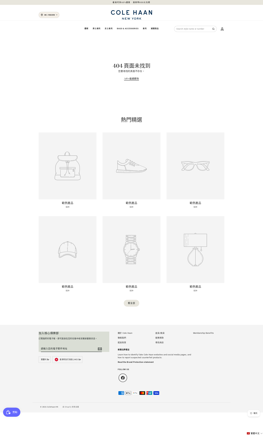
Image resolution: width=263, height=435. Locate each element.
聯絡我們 (122, 338)
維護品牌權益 (124, 350)
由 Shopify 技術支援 (71, 407)
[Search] (213, 29)
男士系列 (97, 29)
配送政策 (122, 342)
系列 (145, 29)
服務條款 (159, 338)
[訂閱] (99, 349)
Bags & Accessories (127, 29)
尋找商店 (159, 342)
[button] (255, 433)
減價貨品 (155, 29)
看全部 (131, 303)
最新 (86, 29)
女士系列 (109, 29)
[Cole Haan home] (131, 15)
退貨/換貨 (160, 333)
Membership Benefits (203, 333)
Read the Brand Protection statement (136, 362)
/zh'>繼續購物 (131, 78)
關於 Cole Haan (125, 333)
